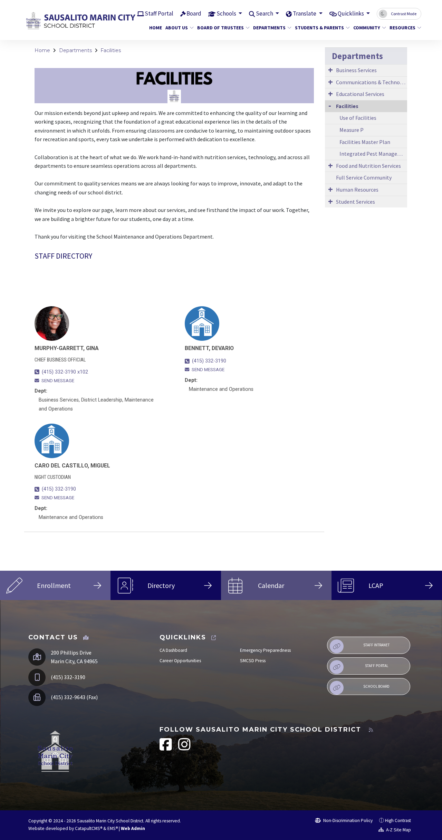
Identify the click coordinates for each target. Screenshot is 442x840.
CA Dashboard (173, 650)
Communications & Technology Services (371, 82)
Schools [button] (227, 13)
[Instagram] (184, 748)
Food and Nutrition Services (368, 165)
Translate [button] (305, 13)
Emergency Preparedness (265, 650)
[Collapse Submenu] (329, 105)
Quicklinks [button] (351, 13)
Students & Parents (319, 28)
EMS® (112, 828)
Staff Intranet (376, 645)
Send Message (57, 380)
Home (154, 28)
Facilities (110, 50)
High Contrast (398, 820)
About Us (176, 28)
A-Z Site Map (398, 830)
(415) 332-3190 (209, 361)
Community (366, 28)
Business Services (356, 70)
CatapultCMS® (88, 828)
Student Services (355, 201)
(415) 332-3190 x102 (65, 372)
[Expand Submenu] (330, 69)
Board (193, 13)
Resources (402, 28)
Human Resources (357, 189)
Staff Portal (159, 13)
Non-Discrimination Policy (347, 820)
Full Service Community (364, 177)
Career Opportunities (180, 661)
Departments (269, 28)
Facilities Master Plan (364, 141)
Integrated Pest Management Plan (373, 153)
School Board (376, 686)
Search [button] (265, 13)
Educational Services (360, 93)
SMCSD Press (253, 661)
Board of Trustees (220, 28)
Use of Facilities (357, 117)
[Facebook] (166, 748)
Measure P (351, 129)
